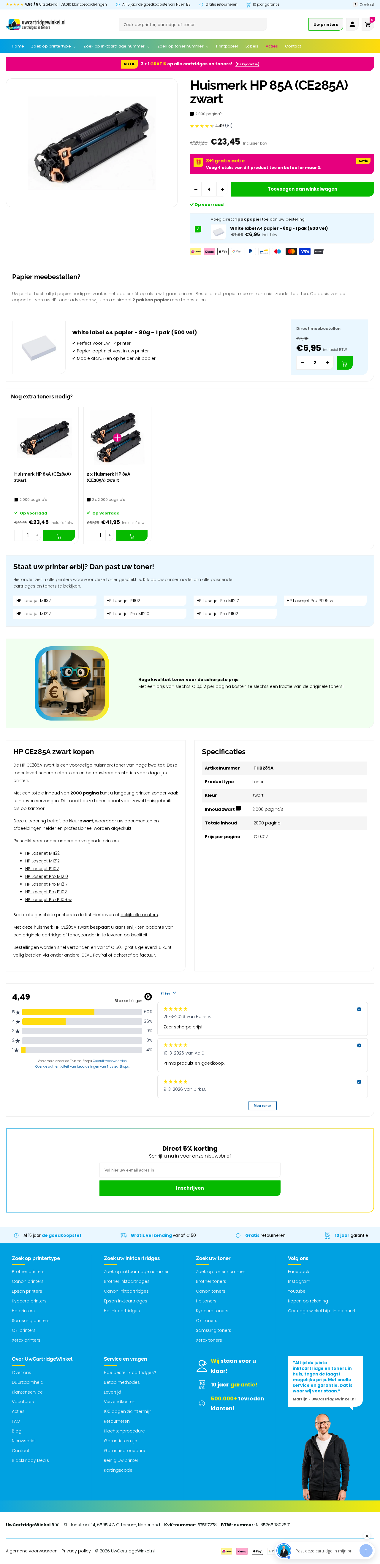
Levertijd (112, 1392)
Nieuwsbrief (24, 1441)
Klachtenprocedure (124, 1431)
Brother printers (28, 1272)
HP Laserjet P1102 (123, 601)
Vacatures (23, 1402)
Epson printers (27, 1291)
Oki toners (206, 1321)
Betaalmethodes (122, 1382)
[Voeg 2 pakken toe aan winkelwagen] (345, 363)
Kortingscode (118, 1470)
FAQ (16, 1421)
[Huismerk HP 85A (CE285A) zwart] (44, 438)
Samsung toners (213, 1330)
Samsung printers (31, 1321)
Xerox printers (26, 1340)
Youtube (296, 1291)
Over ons (21, 1372)
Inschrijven (190, 1188)
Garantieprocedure (124, 1451)
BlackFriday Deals (30, 1460)
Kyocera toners (212, 1311)
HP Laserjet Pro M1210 (128, 614)
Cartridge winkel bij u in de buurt (322, 1311)
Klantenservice (27, 1392)
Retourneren (117, 1421)
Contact (20, 1451)
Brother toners (211, 1281)
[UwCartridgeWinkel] (35, 24)
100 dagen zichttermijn (127, 1411)
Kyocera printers (29, 1301)
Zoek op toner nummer (220, 1272)
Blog (16, 1431)
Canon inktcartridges (126, 1291)
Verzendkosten (119, 1402)
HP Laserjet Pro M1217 (218, 601)
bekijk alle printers (139, 915)
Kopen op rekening (308, 1301)
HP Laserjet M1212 (33, 614)
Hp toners (206, 1301)
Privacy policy (76, 1551)
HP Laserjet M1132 (33, 601)
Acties (18, 1411)
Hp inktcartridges (122, 1311)
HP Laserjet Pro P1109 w (310, 601)
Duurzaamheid (27, 1382)
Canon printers (28, 1281)
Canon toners (210, 1291)
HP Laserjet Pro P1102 (217, 614)
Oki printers (24, 1330)
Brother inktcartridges (127, 1281)
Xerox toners (209, 1340)
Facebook (298, 1272)
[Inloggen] (352, 24)
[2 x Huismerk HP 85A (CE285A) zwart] (117, 438)
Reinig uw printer (121, 1460)
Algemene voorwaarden (32, 1551)
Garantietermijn (120, 1441)
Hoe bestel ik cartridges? (130, 1372)
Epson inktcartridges (125, 1301)
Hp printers (23, 1311)
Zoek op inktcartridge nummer (136, 1272)
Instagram (299, 1281)
